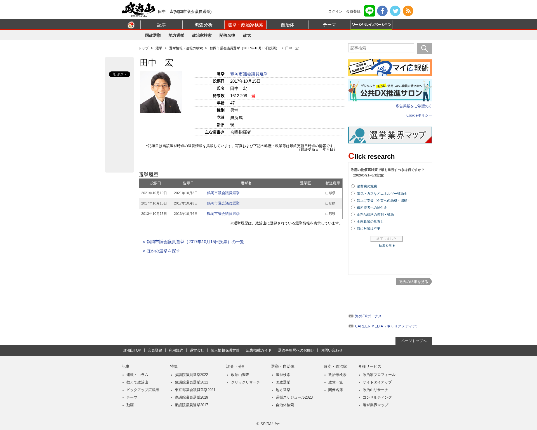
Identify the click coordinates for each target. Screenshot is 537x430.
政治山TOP (132, 350)
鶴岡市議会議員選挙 (249, 73)
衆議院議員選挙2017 (191, 405)
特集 (174, 366)
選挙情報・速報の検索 (186, 48)
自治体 (287, 24)
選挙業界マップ (375, 405)
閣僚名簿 (227, 35)
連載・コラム (137, 374)
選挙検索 (283, 374)
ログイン (335, 11)
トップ (143, 48)
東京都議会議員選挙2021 (195, 390)
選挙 (159, 48)
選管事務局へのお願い (296, 350)
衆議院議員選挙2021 (191, 382)
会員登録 (353, 11)
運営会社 (197, 350)
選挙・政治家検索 (245, 24)
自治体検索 (285, 405)
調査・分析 (236, 366)
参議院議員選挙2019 (191, 397)
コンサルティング (377, 397)
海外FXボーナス (368, 316)
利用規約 (176, 350)
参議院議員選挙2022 (191, 374)
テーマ (329, 24)
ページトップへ (414, 341)
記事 (161, 24)
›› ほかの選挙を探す (161, 250)
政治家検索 (202, 35)
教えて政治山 (137, 382)
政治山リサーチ (375, 390)
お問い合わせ (332, 350)
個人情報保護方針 (225, 350)
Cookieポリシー (419, 115)
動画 (130, 405)
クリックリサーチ (245, 382)
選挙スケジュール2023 (294, 397)
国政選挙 (153, 35)
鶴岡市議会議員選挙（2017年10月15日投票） (244, 48)
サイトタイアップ (377, 382)
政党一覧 (335, 382)
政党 (247, 35)
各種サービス (369, 366)
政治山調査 (240, 374)
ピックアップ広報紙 (142, 390)
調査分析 (204, 24)
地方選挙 (176, 35)
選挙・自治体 (283, 366)
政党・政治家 (335, 366)
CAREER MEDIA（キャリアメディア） (387, 326)
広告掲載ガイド (259, 350)
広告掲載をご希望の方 (414, 106)
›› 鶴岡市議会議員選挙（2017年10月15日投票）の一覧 (193, 241)
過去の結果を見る (413, 282)
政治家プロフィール (379, 374)
